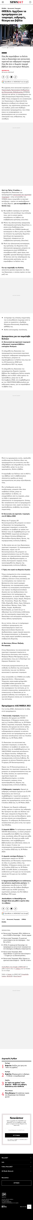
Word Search (17, 976)
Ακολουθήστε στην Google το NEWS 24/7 (14, 966)
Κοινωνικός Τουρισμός (14, 8)
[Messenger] (11, 77)
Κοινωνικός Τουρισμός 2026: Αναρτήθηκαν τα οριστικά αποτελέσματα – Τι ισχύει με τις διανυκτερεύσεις (16, 954)
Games (10, 974)
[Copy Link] (15, 77)
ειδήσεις (7, 903)
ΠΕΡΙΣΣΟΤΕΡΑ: (6, 930)
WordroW (9, 976)
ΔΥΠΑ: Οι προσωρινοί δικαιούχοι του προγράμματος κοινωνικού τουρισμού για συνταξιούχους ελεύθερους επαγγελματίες (17, 947)
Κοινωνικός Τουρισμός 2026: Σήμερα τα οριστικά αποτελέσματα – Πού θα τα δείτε (17, 959)
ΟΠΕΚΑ (24, 919)
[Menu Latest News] (30, 2)
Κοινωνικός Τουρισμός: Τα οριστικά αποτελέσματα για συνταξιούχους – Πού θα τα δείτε (16, 940)
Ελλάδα (4, 8)
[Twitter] (7, 77)
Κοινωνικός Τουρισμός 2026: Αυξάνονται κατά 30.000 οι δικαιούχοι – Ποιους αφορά (17, 934)
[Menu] (3, 2)
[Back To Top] (29, 1207)
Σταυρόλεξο (24, 974)
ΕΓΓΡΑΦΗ (16, 1183)
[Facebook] (3, 77)
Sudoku (4, 976)
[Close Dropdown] (30, 1157)
